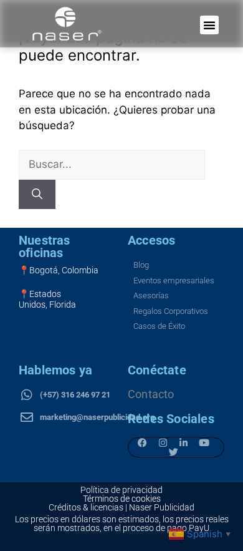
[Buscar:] (112, 164)
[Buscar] (37, 195)
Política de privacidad (121, 490)
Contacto (151, 394)
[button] (209, 25)
